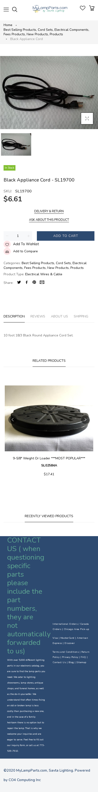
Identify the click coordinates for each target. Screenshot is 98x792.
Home (8, 25)
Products (56, 34)
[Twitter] (19, 283)
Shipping (81, 316)
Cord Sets (46, 29)
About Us (59, 316)
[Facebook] (26, 283)
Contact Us (59, 662)
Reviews (37, 316)
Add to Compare (25, 251)
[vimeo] (34, 283)
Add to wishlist (26, 244)
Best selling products (20, 29)
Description (14, 316)
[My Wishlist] (82, 9)
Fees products (15, 34)
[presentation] (12, 419)
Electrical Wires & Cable (43, 274)
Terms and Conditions (66, 652)
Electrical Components (71, 29)
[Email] (42, 283)
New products (38, 34)
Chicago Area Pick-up (76, 629)
